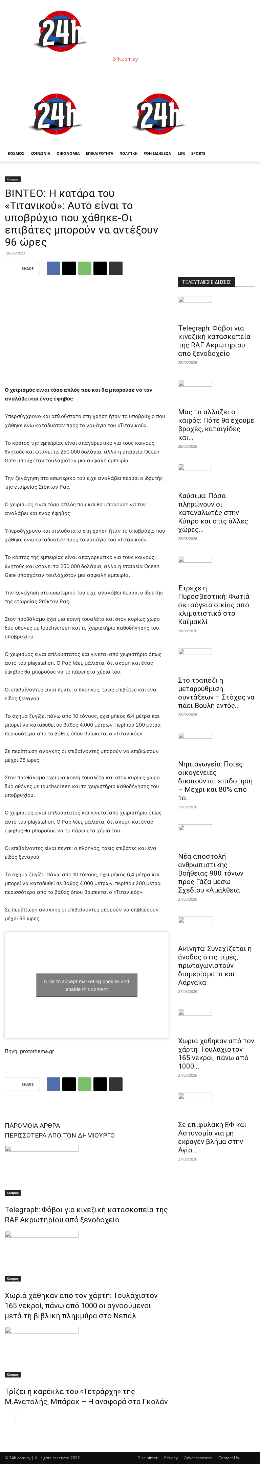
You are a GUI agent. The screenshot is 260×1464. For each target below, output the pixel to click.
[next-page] (20, 1418)
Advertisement (198, 1458)
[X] (69, 268)
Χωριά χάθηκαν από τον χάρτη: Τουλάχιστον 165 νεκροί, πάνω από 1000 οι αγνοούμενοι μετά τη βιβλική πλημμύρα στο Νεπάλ (81, 1305)
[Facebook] (53, 268)
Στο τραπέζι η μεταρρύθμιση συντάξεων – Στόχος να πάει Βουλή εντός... (216, 693)
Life (181, 153)
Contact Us (228, 1458)
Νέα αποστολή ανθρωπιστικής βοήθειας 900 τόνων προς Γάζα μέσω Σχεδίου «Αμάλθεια (210, 873)
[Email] (100, 268)
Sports (198, 153)
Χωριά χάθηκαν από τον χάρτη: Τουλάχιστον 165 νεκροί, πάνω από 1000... (216, 1053)
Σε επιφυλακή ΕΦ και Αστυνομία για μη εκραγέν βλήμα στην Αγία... (212, 1137)
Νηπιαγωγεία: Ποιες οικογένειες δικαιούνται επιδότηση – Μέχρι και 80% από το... (215, 781)
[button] (247, 91)
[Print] (116, 268)
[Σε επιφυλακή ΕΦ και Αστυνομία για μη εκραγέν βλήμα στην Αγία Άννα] (216, 1104)
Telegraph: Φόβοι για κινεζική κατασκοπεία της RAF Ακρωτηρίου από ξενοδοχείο (214, 341)
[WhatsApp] (84, 268)
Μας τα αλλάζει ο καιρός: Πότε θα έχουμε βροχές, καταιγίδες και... (216, 424)
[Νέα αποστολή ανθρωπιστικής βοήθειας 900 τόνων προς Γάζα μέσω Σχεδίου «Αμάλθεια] (216, 836)
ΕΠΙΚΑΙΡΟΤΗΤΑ (99, 153)
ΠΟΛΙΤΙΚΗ (128, 153)
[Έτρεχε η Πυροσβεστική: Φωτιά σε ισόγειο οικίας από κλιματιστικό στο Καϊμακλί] (216, 568)
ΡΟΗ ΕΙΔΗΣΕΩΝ (158, 153)
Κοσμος (13, 179)
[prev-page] (9, 1418)
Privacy (171, 1458)
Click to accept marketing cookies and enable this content (86, 985)
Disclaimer (147, 1458)
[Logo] (56, 142)
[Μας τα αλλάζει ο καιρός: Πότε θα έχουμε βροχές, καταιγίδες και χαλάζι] (216, 392)
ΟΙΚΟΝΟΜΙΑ (68, 153)
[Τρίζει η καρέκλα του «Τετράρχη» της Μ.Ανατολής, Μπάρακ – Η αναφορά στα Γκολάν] (87, 1352)
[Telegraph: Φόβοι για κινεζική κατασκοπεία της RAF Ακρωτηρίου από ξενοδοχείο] (87, 1170)
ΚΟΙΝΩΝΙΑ (40, 153)
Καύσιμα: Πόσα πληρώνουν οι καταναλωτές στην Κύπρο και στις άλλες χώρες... (213, 513)
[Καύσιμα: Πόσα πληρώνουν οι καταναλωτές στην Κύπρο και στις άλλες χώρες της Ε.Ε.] (216, 475)
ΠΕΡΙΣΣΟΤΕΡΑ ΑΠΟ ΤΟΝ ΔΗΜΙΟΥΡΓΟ (60, 1135)
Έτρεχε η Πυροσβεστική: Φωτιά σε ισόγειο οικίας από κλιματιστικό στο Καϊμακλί (214, 605)
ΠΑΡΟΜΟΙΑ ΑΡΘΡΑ (32, 1125)
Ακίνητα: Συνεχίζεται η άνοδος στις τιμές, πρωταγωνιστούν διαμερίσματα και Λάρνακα (215, 965)
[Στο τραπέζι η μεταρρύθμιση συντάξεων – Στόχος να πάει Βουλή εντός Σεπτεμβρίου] (216, 660)
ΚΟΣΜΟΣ (16, 153)
